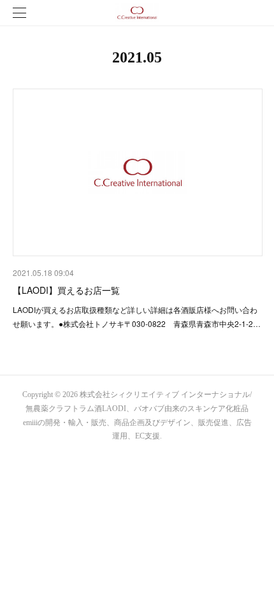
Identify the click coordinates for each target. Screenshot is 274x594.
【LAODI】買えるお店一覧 (66, 290)
